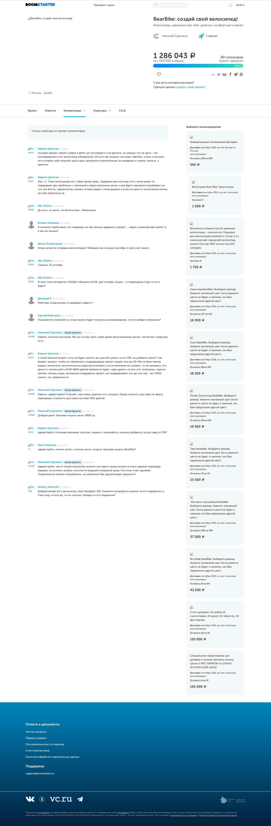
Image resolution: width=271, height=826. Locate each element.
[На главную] (41, 5)
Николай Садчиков (50, 332)
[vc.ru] (61, 800)
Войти (240, 5)
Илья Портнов (47, 445)
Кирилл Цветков (48, 148)
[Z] (42, 800)
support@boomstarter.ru (40, 773)
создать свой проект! (190, 87)
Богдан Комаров (48, 223)
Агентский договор (37, 750)
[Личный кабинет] (230, 5)
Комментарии (75, 110)
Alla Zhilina (45, 206)
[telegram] (80, 800)
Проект (32, 110)
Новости (50, 110)
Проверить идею (104, 5)
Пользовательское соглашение (45, 744)
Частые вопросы (36, 732)
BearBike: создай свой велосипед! (195, 19)
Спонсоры (102, 110)
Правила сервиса (36, 738)
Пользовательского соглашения (183, 815)
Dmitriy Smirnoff (48, 487)
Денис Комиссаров (50, 244)
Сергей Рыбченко (49, 315)
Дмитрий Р (44, 298)
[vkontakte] (30, 800)
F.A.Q (122, 110)
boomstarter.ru (44, 812)
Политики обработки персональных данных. (218, 815)
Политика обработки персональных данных (52, 757)
